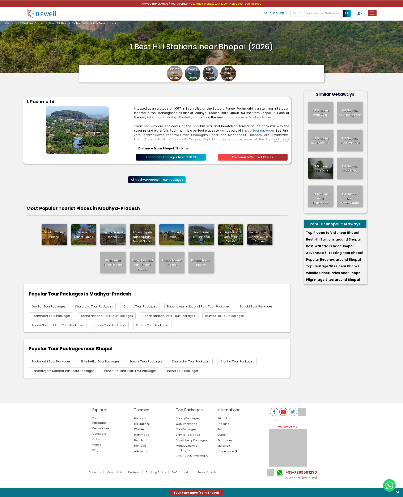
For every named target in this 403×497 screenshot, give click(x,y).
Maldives (223, 446)
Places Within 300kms (228, 73)
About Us (95, 472)
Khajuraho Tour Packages (94, 306)
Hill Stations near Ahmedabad (350, 198)
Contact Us (114, 472)
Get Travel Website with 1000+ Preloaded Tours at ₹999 (225, 3)
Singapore (224, 440)
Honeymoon (142, 418)
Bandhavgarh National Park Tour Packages (198, 306)
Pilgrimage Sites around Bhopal (333, 279)
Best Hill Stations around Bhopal (333, 239)
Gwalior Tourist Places (54, 234)
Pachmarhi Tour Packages (51, 316)
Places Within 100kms (193, 73)
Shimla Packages (188, 435)
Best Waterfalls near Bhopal (330, 246)
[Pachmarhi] (77, 130)
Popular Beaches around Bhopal (333, 259)
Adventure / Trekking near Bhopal (334, 253)
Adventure (141, 451)
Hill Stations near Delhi (320, 112)
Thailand (223, 424)
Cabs (96, 439)
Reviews (134, 472)
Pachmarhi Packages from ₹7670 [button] (171, 157)
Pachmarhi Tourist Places (201, 234)
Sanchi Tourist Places (171, 234)
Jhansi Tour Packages (182, 371)
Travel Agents (207, 472)
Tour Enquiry (273, 13)
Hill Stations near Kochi (320, 168)
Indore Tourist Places (171, 262)
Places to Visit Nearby (175, 73)
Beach (138, 440)
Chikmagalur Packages (192, 456)
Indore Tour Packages (110, 325)
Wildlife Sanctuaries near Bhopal (333, 273)
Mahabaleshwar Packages (187, 448)
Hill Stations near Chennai (320, 140)
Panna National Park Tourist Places (142, 264)
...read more (279, 141)
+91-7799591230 (301, 472)
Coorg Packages (187, 418)
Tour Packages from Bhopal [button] (196, 492)
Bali (219, 429)
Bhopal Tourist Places (201, 262)
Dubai (221, 435)
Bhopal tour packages (258, 130)
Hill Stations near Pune (350, 168)
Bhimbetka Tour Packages (224, 316)
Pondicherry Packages (191, 440)
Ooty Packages (186, 424)
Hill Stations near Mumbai (350, 140)
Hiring (188, 472)
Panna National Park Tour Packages (58, 325)
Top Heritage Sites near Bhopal (332, 266)
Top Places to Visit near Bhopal (332, 232)
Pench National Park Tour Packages (169, 316)
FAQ (174, 472)
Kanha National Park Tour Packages (107, 316)
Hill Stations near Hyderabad (320, 198)
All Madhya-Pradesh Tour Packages (157, 180)
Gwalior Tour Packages (48, 306)
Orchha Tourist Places (113, 234)
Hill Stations (142, 424)
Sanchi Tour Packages (256, 306)
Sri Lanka (223, 418)
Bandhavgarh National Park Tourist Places (142, 236)
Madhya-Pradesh (33, 23)
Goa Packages (186, 429)
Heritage (140, 446)
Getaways (12, 23)
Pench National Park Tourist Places (259, 236)
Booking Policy (156, 472)
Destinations (100, 428)
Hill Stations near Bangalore (350, 112)
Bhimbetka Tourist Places (112, 262)
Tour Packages (99, 420)
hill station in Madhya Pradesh (169, 117)
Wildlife (139, 429)
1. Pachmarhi (40, 102)
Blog (95, 450)
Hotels (96, 445)
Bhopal (53, 23)
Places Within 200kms (210, 73)
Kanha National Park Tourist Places (230, 236)
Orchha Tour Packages (140, 306)
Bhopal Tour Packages (152, 325)
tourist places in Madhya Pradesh (248, 117)
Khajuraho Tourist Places (83, 234)
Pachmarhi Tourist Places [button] (252, 157)
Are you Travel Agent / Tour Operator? (165, 3)
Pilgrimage (141, 435)
